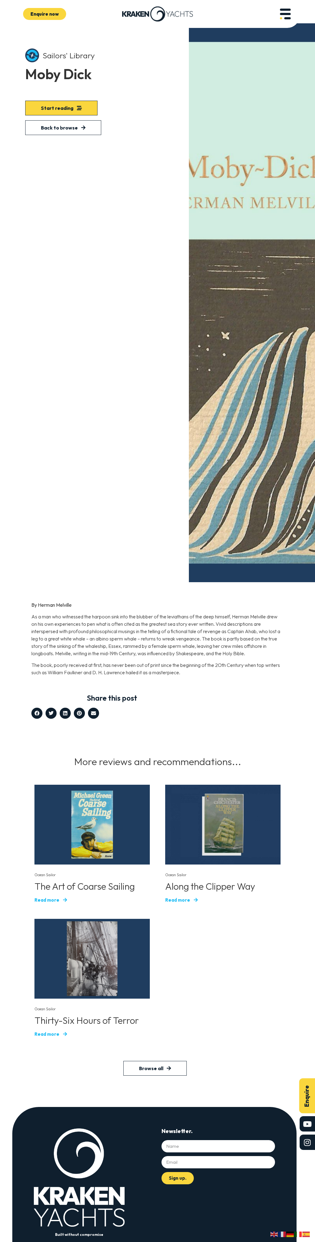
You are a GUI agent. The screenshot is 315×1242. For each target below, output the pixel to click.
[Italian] (298, 1234)
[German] (290, 1234)
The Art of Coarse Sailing (84, 886)
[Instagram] (307, 1142)
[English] (274, 1234)
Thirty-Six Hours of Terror (86, 1020)
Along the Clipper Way (210, 886)
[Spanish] (306, 1234)
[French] (282, 1234)
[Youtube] (307, 1124)
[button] (36, 713)
